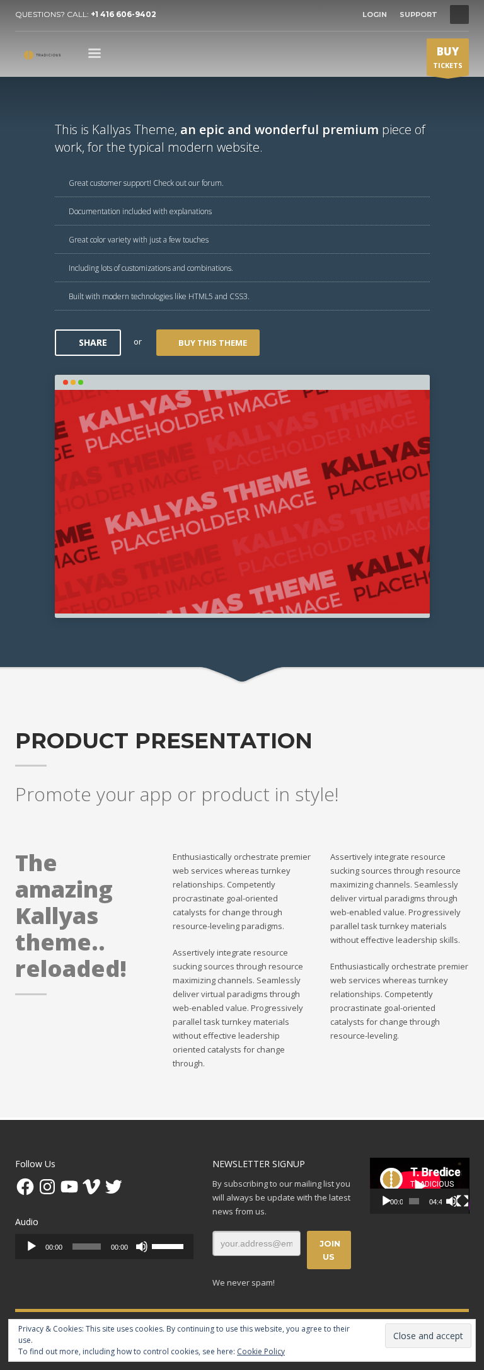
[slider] (169, 1245)
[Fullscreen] (462, 1201)
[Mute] (141, 1246)
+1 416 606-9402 (123, 14)
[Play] (31, 1246)
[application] (104, 1246)
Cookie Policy (261, 1351)
